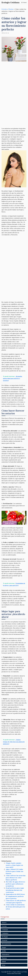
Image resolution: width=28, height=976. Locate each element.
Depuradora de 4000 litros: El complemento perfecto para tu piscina (15, 896)
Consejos (5, 930)
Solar (3, 965)
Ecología (5, 937)
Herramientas (6, 944)
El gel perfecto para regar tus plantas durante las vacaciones (15, 890)
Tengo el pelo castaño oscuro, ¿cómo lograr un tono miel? (14, 865)
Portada (4, 9)
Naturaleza (5, 954)
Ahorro (4, 922)
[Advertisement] (14, 78)
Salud (4, 961)
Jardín (4, 951)
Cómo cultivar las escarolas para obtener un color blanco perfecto (15, 878)
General (4, 940)
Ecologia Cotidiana (10, 2)
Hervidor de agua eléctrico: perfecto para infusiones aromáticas (15, 884)
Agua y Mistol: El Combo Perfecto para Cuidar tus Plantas (14, 871)
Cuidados (5, 933)
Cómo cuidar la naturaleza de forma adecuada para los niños (15, 907)
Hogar (4, 947)
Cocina (4, 926)
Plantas (10, 9)
